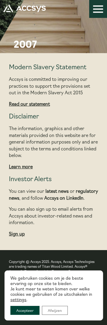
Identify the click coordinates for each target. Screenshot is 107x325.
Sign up (17, 233)
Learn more (21, 166)
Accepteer (25, 310)
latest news (57, 191)
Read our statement (29, 104)
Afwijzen (55, 310)
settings (18, 299)
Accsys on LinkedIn (64, 198)
